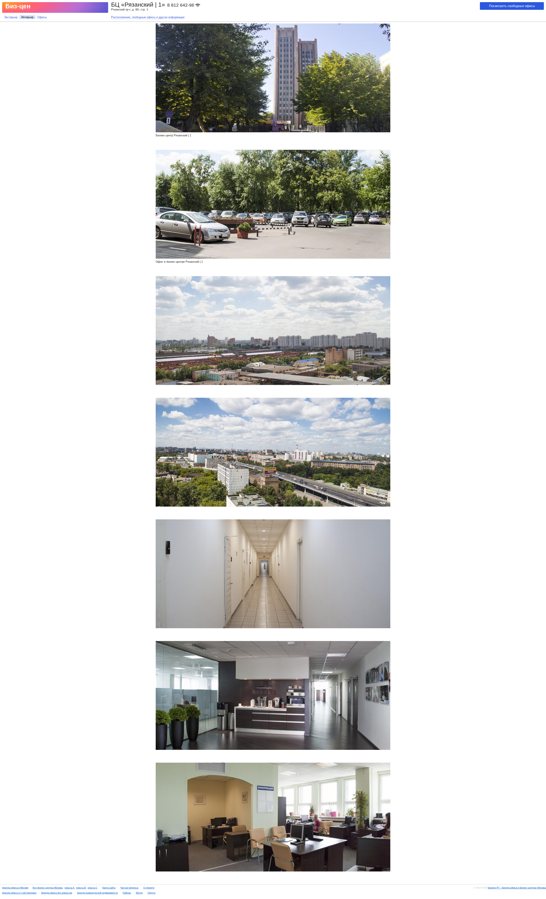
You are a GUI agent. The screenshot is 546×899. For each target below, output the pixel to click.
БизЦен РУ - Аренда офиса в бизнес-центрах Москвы (517, 887)
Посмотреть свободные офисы (512, 6)
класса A (69, 887)
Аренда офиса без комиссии (56, 893)
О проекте (148, 887)
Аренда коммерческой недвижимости (97, 893)
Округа (151, 893)
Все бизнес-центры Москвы (48, 887)
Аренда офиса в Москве (15, 887)
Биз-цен (17, 6)
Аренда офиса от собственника (19, 893)
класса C (92, 887)
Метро (139, 893)
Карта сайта (108, 887)
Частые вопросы (129, 887)
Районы (127, 893)
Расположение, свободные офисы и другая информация (147, 17)
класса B (81, 887)
